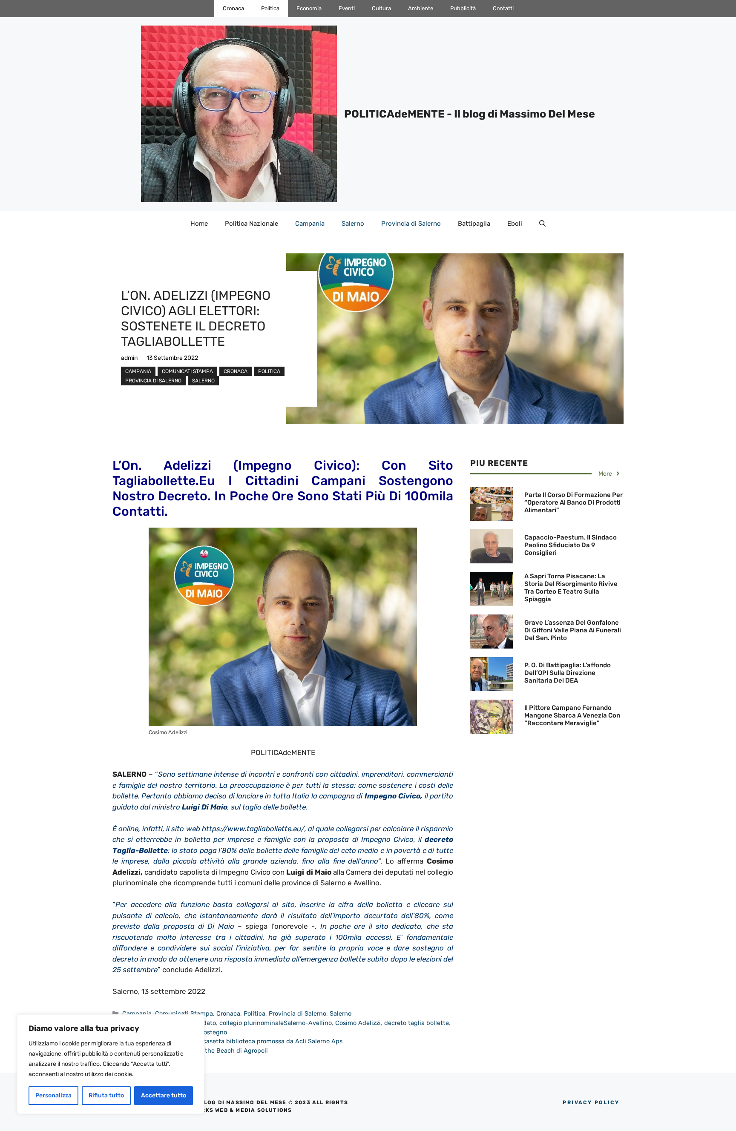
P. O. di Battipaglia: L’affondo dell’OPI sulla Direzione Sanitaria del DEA (567, 672)
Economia (309, 8)
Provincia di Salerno (411, 223)
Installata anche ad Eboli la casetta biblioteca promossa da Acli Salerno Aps (232, 1041)
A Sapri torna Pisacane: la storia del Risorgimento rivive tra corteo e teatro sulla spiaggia (571, 587)
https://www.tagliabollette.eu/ (253, 828)
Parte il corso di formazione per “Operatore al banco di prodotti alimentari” (573, 502)
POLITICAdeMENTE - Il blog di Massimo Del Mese (469, 114)
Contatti (503, 8)
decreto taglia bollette (416, 1023)
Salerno (353, 223)
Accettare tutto (163, 1095)
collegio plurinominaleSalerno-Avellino (275, 1023)
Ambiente (420, 8)
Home (199, 223)
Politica (270, 8)
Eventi (347, 8)
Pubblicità (463, 8)
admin (129, 358)
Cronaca (233, 8)
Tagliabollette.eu (163, 480)
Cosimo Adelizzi (358, 1023)
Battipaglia (474, 223)
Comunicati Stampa (187, 371)
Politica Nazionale (251, 223)
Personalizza (53, 1095)
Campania (310, 223)
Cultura (381, 8)
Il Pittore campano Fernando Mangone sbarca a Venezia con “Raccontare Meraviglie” (572, 715)
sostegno (214, 1032)
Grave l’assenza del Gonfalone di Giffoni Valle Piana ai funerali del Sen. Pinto (572, 630)
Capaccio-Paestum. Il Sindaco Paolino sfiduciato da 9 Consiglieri (570, 545)
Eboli (514, 223)
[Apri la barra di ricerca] (542, 223)
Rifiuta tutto (106, 1095)
